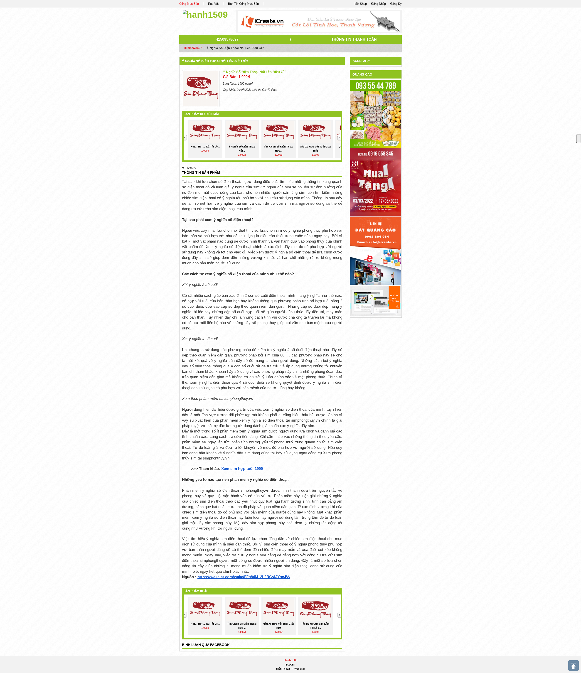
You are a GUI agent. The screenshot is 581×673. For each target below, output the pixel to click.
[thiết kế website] (319, 21)
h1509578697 (227, 39)
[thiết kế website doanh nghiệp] (375, 300)
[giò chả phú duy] (375, 113)
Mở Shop (361, 3)
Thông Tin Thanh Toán (354, 39)
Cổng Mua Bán (189, 3)
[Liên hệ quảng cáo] (375, 251)
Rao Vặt (213, 3)
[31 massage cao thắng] (375, 182)
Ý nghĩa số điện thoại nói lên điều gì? (215, 61)
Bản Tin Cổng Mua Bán (243, 3)
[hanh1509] (205, 14)
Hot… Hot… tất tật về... (205, 146)
